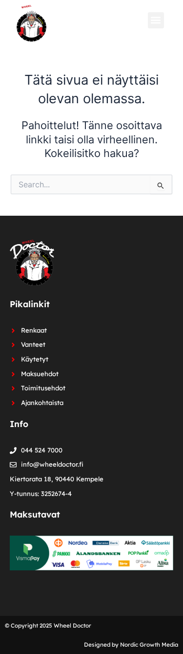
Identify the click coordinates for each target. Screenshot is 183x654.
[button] (156, 20)
